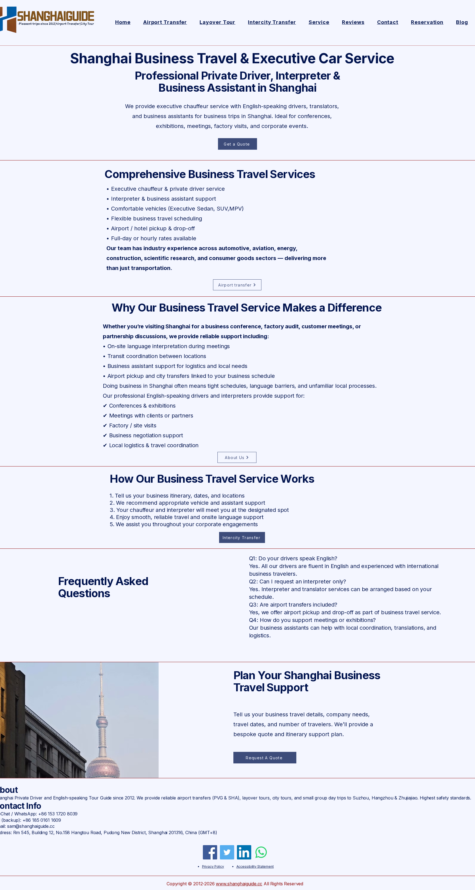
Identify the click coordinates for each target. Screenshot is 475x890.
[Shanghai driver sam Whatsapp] (261, 852)
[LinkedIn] (244, 852)
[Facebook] (210, 852)
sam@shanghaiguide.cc (31, 826)
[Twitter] (227, 852)
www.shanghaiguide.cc (239, 883)
